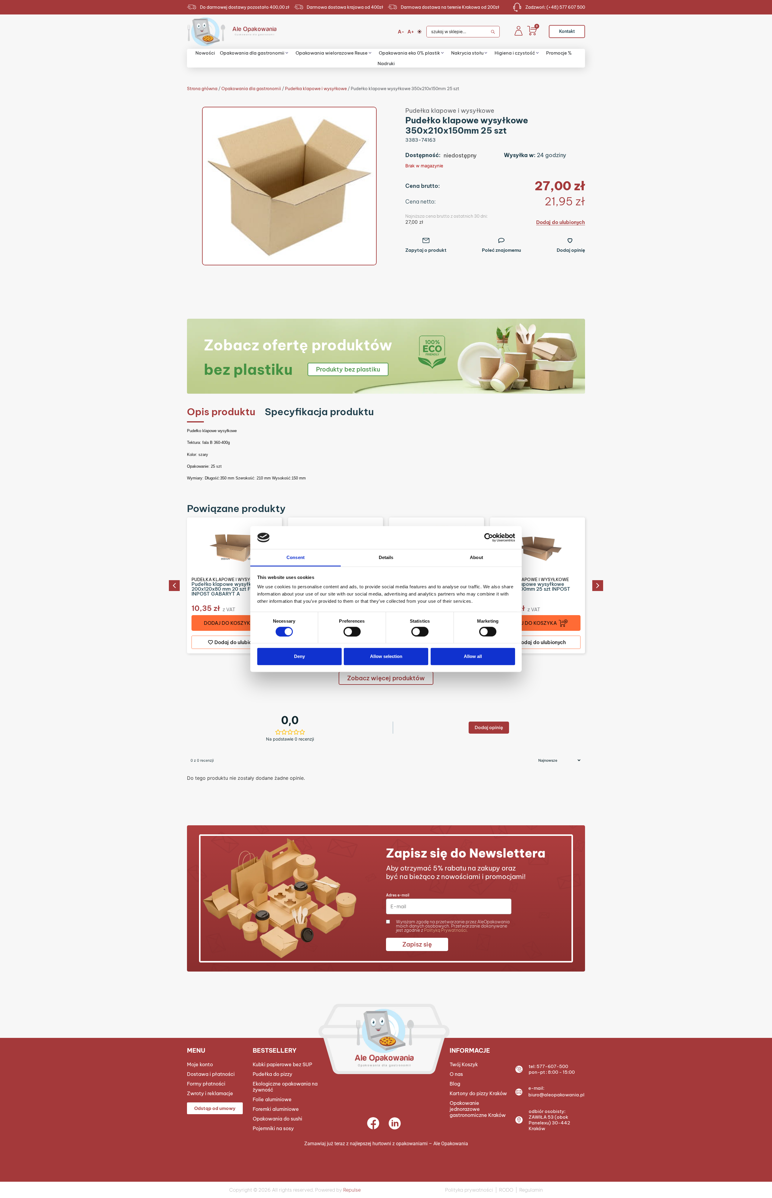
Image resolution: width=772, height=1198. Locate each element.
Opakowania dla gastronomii (251, 88)
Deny (299, 656)
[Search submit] (495, 32)
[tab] (221, 412)
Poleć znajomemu (501, 250)
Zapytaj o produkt (426, 250)
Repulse (352, 1190)
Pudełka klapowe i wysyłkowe (316, 88)
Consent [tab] (295, 557)
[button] (174, 585)
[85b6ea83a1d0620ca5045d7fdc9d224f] (289, 186)
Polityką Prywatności (445, 930)
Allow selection (386, 656)
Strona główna (202, 88)
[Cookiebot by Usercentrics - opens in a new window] (488, 537)
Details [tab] (386, 557)
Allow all (473, 656)
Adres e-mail (397, 895)
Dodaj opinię (571, 250)
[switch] (352, 631)
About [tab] (476, 557)
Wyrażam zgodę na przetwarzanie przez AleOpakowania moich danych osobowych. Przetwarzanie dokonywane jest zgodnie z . (453, 926)
